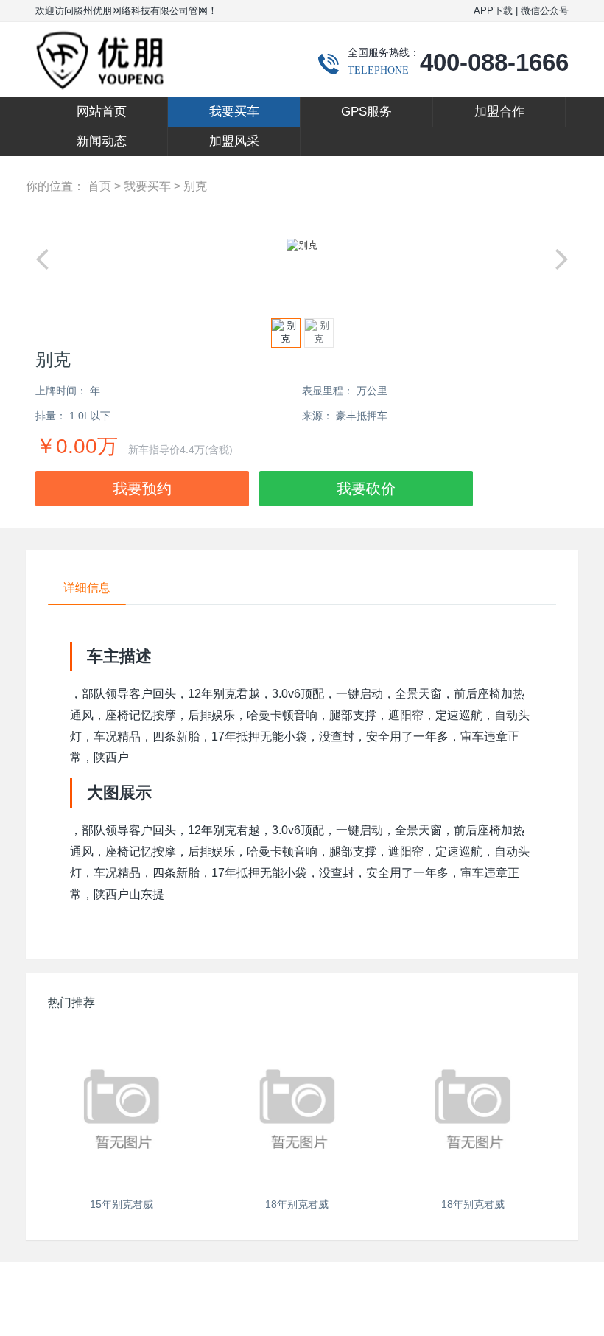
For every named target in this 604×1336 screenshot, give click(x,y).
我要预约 (142, 488)
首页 (99, 186)
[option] (302, 245)
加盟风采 (234, 141)
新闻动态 (102, 141)
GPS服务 (366, 112)
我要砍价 (366, 488)
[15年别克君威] (121, 1107)
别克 (195, 186)
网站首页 (102, 112)
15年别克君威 (121, 1204)
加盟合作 (499, 112)
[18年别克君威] (297, 1107)
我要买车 (234, 112)
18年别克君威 (297, 1204)
